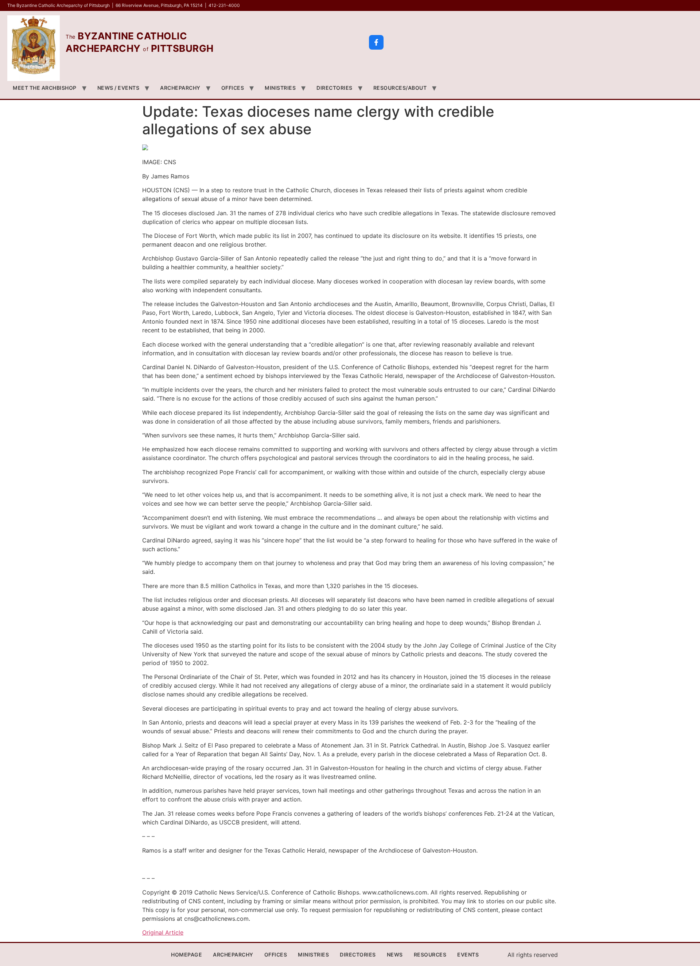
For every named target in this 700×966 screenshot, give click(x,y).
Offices (232, 88)
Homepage (186, 954)
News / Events (118, 88)
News (395, 954)
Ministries (280, 88)
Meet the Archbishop (45, 88)
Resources (430, 954)
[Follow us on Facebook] (376, 42)
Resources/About (400, 88)
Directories (334, 88)
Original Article (162, 932)
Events (468, 954)
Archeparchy (180, 88)
